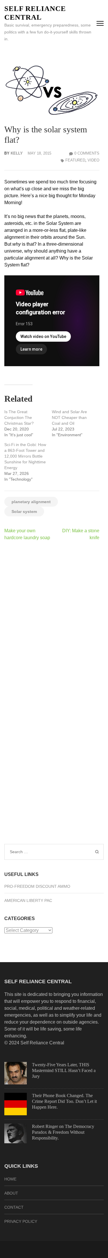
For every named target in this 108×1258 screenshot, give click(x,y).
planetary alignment (31, 501)
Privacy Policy (20, 1221)
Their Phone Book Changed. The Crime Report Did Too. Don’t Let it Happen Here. (64, 1101)
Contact (14, 1207)
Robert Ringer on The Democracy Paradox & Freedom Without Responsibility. (63, 1132)
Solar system (24, 511)
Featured (75, 160)
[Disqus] (51, 620)
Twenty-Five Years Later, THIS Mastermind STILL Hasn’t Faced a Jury (64, 1070)
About (11, 1193)
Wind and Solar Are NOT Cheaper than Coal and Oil (69, 417)
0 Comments (86, 153)
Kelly (17, 153)
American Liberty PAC (28, 900)
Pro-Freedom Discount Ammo (37, 886)
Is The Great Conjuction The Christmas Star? (19, 417)
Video (93, 160)
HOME (10, 1179)
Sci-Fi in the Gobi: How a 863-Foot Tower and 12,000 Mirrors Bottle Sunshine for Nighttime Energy (25, 456)
